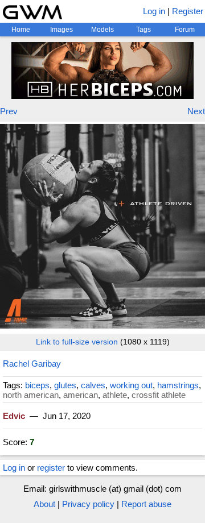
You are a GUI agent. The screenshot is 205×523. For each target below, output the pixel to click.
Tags (143, 30)
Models (102, 30)
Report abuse (146, 504)
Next (196, 111)
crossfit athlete (159, 395)
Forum (185, 30)
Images (61, 30)
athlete (114, 395)
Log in (154, 11)
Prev (9, 111)
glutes (65, 385)
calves (93, 385)
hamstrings (178, 385)
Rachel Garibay (32, 363)
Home (20, 30)
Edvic (14, 416)
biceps (37, 385)
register (51, 467)
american (80, 395)
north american (31, 395)
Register (187, 11)
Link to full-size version (77, 341)
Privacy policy (88, 504)
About (44, 504)
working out (131, 385)
